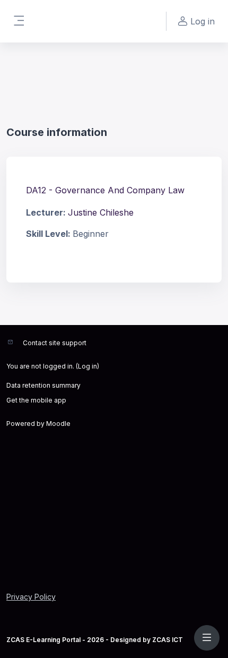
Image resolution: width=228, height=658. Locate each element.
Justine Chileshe (101, 212)
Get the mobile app (36, 400)
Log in (87, 366)
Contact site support (54, 343)
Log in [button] (202, 21)
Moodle (58, 424)
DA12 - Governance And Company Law (105, 190)
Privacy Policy (31, 596)
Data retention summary (43, 385)
